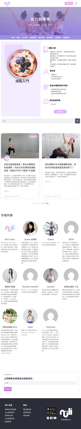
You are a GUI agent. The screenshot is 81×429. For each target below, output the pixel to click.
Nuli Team (10, 239)
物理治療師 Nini (10, 327)
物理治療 (41, 37)
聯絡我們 (8, 421)
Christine (50, 327)
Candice (51, 286)
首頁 (30, 25)
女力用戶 (25, 37)
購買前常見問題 (10, 409)
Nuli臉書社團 (9, 418)
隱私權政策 (27, 409)
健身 (18, 37)
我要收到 (8, 389)
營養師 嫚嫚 (10, 286)
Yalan (30, 327)
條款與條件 (27, 412)
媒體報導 (66, 37)
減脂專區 (33, 37)
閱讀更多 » (7, 191)
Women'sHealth (30, 286)
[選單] (76, 3)
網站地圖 (26, 415)
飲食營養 (50, 37)
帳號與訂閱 (9, 415)
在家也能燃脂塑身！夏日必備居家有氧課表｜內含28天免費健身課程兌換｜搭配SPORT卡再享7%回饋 (19, 167)
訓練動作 (58, 37)
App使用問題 (9, 412)
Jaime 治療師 (30, 239)
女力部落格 (36, 25)
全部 (13, 37)
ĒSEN (71, 239)
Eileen (51, 239)
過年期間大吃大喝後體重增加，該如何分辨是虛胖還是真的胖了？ (60, 166)
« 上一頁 (35, 203)
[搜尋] (77, 120)
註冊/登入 (69, 3)
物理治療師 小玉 (71, 286)
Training (44, 25)
